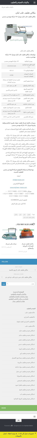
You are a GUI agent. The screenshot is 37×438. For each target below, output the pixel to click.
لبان (20, 214)
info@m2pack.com (18, 180)
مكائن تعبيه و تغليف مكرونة (26, 362)
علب (24, 214)
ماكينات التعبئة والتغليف (18, 294)
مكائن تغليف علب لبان (28, 217)
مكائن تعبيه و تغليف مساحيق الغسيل (23, 358)
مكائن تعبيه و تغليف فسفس (25, 380)
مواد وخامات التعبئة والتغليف (18, 296)
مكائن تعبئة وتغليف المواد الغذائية (24, 399)
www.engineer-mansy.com (18, 187)
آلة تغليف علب (29, 326)
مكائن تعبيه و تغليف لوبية (26, 349)
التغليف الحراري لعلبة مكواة (25, 322)
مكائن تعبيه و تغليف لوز (27, 353)
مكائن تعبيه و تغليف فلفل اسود (24, 385)
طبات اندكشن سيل (18, 301)
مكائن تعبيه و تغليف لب (27, 394)
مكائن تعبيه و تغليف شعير (26, 340)
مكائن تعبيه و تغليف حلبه (26, 331)
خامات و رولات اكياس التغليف (18, 299)
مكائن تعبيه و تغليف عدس (26, 344)
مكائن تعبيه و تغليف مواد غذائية (24, 367)
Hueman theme (28, 425)
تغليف (28, 214)
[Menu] (34, 2)
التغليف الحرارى (29, 317)
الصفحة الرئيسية (18, 292)
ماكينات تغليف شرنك (7, 7)
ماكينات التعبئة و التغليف (20, 2)
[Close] (35, 433)
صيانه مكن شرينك (11, 244)
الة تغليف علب (29, 312)
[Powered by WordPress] (11, 425)
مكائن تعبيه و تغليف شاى (26, 335)
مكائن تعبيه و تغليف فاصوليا (25, 376)
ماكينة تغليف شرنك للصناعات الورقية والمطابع (27, 246)
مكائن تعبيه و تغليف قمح (26, 390)
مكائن (16, 214)
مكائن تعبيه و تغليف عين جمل (25, 371)
